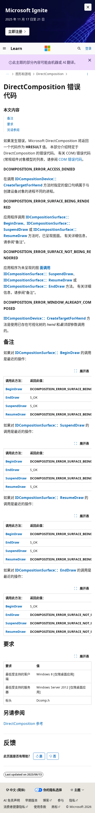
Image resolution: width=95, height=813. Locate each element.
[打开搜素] (79, 48)
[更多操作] (87, 74)
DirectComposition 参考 (23, 723)
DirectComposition (50, 74)
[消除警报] (87, 7)
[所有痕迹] (7, 74)
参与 (61, 800)
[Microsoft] (47, 48)
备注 (10, 118)
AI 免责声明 (12, 800)
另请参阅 (13, 130)
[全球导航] (4, 48)
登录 (88, 48)
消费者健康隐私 (14, 807)
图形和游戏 (23, 74)
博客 (46, 800)
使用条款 (40, 807)
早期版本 (31, 800)
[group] (47, 397)
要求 (10, 124)
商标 (54, 807)
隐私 (72, 800)
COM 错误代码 (70, 159)
